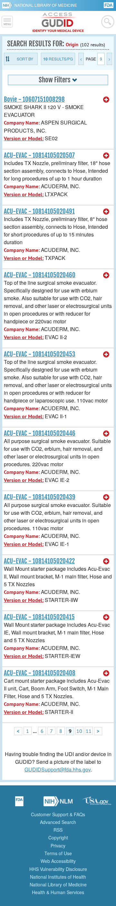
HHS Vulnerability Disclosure (58, 869)
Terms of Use (58, 853)
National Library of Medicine (46, 5)
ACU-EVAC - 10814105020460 (39, 275)
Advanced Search (58, 822)
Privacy (58, 845)
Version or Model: (24, 138)
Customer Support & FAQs (58, 814)
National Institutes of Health (58, 877)
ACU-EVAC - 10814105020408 (39, 673)
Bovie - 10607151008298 (34, 99)
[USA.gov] (96, 803)
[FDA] (109, 4)
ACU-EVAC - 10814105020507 (39, 155)
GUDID (58, 22)
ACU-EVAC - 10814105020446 (39, 433)
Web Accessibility (58, 861)
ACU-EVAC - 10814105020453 (39, 354)
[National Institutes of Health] (8, 5)
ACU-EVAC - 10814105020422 (39, 561)
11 (89, 731)
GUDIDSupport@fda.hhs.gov (57, 769)
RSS (58, 830)
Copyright (58, 837)
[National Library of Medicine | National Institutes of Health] (58, 803)
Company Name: (22, 122)
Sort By (25, 58)
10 (79, 731)
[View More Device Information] (106, 100)
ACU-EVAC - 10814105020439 (39, 497)
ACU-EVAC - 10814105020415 (39, 617)
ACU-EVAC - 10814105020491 (39, 211)
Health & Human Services (58, 892)
